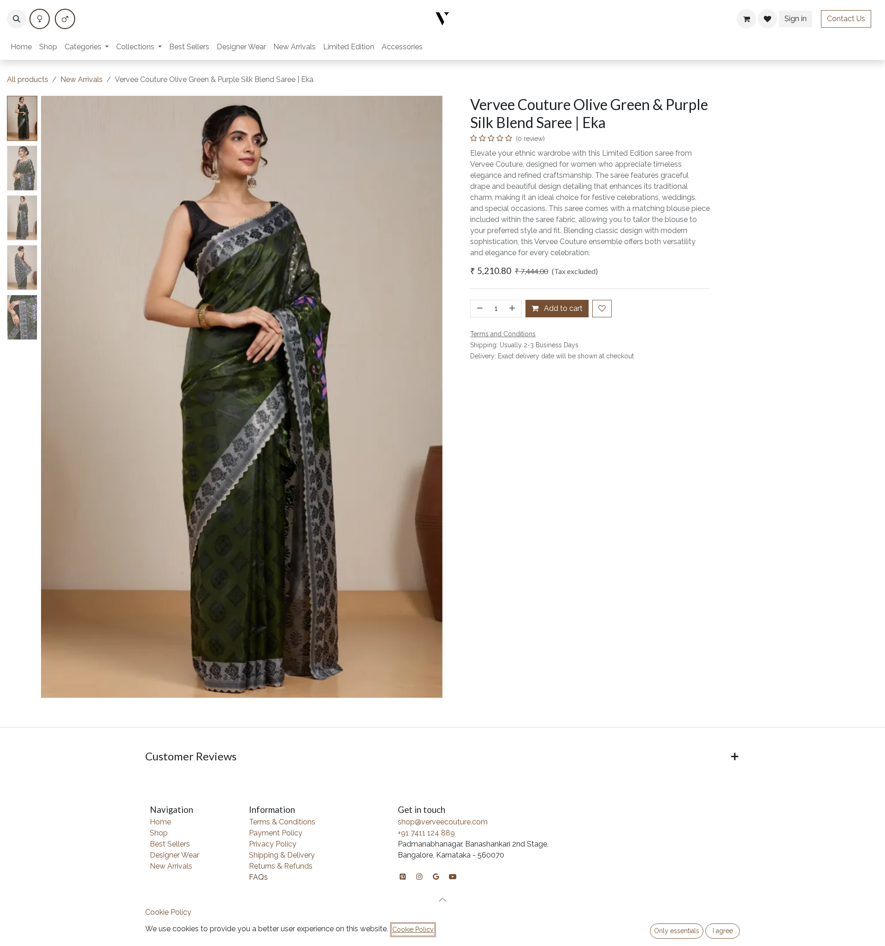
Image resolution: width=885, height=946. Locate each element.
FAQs (258, 877)
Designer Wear (174, 855)
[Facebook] (40, 19)
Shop (159, 833)
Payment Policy (275, 833)
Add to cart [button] (562, 308)
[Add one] (513, 308)
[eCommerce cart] (746, 19)
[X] (65, 19)
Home (160, 822)
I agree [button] (723, 930)
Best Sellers (170, 844)
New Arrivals (81, 79)
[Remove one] (479, 308)
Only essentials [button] (676, 930)
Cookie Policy (168, 912)
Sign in (796, 18)
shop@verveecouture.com (443, 822)
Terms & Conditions (282, 822)
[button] (16, 19)
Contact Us (846, 18)
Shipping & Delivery (282, 855)
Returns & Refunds (281, 866)
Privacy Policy (272, 844)
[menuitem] (21, 47)
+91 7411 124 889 (426, 833)
